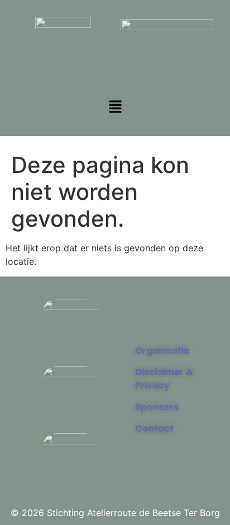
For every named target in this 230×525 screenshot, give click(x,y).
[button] (115, 107)
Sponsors (157, 407)
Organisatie (162, 350)
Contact (154, 428)
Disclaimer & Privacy (164, 378)
